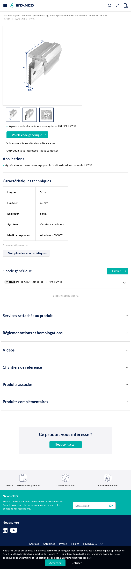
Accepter (55, 563)
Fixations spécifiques (33, 15)
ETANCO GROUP (93, 543)
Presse (63, 543)
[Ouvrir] (5, 5)
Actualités (49, 543)
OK (111, 505)
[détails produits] (127, 315)
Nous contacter (49, 150)
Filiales (75, 543)
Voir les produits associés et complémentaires (30, 143)
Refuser (76, 563)
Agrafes (50, 15)
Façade (16, 15)
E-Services (33, 543)
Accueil (7, 15)
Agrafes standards (65, 15)
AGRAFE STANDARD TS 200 (91, 15)
